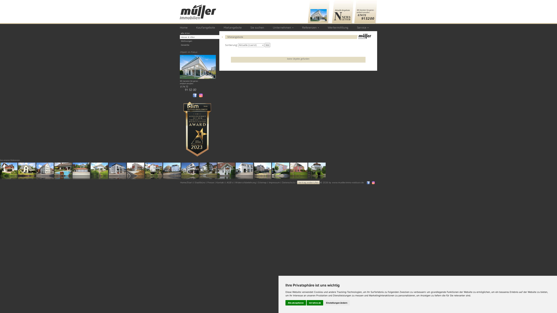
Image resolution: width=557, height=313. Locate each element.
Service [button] (362, 27)
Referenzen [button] (310, 27)
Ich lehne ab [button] (315, 303)
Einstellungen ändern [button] (336, 303)
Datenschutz (288, 182)
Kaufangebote (205, 27)
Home (184, 27)
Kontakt (220, 182)
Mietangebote (233, 27)
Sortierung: (231, 45)
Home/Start (186, 182)
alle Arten (185, 33)
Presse (210, 182)
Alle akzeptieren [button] (296, 303)
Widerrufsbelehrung (245, 182)
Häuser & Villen (188, 37)
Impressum (274, 182)
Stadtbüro (200, 182)
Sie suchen (257, 27)
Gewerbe (185, 45)
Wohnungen (186, 41)
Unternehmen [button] (282, 27)
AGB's (230, 182)
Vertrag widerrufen (308, 182)
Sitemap (262, 182)
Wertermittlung (338, 27)
